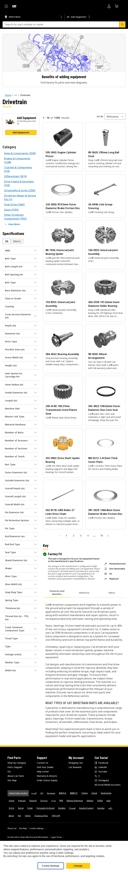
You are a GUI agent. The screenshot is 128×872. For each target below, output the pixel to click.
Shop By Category (16, 762)
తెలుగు (11, 815)
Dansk (94, 793)
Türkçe (28, 815)
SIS (9, 771)
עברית (53, 800)
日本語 (100, 800)
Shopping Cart (76, 762)
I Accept (78, 865)
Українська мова (41, 815)
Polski (30, 808)
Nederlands (106, 793)
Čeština (84, 793)
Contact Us (42, 762)
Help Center (43, 771)
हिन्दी (61, 800)
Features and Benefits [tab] (57, 592)
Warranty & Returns (47, 775)
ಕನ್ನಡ (108, 800)
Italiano (90, 800)
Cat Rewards (75, 767)
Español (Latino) (86, 808)
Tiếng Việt (56, 815)
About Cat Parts (15, 775)
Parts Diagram (14, 767)
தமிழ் (110, 808)
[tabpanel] (84, 668)
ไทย (19, 815)
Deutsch (33, 800)
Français (22, 800)
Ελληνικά (43, 800)
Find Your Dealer (45, 767)
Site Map (12, 780)
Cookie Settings (37, 828)
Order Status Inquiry (47, 780)
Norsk (21, 808)
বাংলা (41, 793)
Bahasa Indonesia (75, 800)
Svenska (100, 808)
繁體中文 (74, 793)
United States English (18, 793)
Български (51, 793)
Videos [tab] (111, 592)
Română (61, 808)
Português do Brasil (45, 808)
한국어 (11, 808)
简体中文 (62, 793)
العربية (34, 793)
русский (72, 808)
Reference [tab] (84, 592)
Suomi (11, 800)
